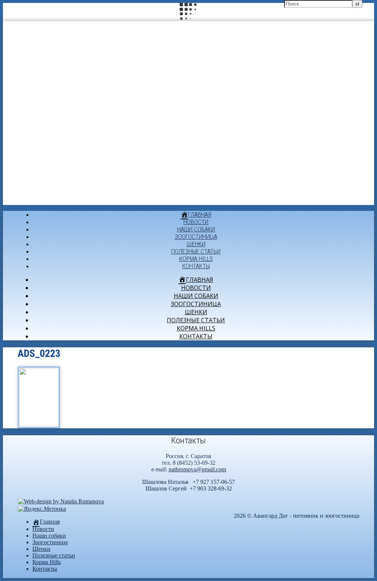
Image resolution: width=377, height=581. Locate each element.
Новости (195, 222)
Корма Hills (196, 258)
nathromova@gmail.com (197, 469)
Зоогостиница (196, 236)
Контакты (196, 266)
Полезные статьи (196, 251)
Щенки (196, 244)
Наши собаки (196, 229)
